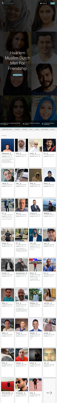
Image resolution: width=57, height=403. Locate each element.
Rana (3, 303)
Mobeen (32, 303)
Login (52, 3)
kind (31, 339)
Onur (3, 363)
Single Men (17, 129)
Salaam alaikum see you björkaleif (35, 247)
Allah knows (32, 249)
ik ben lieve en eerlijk (34, 277)
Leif (31, 243)
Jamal (4, 183)
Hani (17, 183)
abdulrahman (20, 273)
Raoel (46, 183)
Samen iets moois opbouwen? (7, 157)
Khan (31, 183)
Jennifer (47, 303)
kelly (31, 393)
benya (32, 363)
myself (31, 337)
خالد (45, 363)
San (17, 213)
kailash (18, 363)
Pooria (32, 213)
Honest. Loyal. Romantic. (7, 219)
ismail (4, 243)
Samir (32, 273)
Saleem (32, 333)
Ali (45, 153)
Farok (18, 333)
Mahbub (46, 213)
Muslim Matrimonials (7, 129)
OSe (17, 153)
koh (45, 273)
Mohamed (5, 153)
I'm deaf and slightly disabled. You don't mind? (35, 280)
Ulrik (17, 303)
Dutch (31, 129)
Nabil (4, 333)
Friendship (24, 129)
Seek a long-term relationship (7, 217)
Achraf (4, 273)
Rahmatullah (6, 393)
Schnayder (19, 393)
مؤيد (45, 243)
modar (46, 333)
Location (37, 129)
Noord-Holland (44, 129)
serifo (32, 153)
